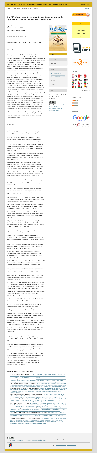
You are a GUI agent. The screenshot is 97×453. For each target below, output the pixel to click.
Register (83, 4)
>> (11, 425)
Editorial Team (81, 33)
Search (86, 8)
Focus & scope (81, 30)
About (36, 8)
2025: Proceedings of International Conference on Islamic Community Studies (39, 13)
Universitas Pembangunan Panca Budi (66, 445)
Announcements (27, 8)
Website (81, 27)
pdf (52, 54)
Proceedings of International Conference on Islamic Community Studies (37, 4)
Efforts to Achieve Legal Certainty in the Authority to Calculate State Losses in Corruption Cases (37, 394)
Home (8, 13)
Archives (17, 8)
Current (9, 8)
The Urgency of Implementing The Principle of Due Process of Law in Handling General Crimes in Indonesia (38, 408)
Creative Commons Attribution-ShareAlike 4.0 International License (28, 440)
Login (88, 4)
